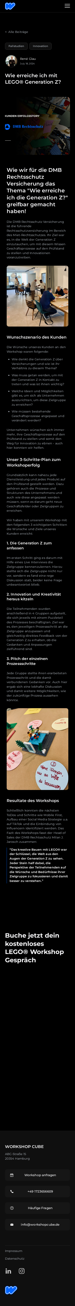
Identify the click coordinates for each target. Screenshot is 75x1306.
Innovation (40, 46)
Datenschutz (14, 1258)
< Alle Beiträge (16, 32)
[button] (67, 6)
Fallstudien (16, 46)
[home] (26, 6)
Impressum (13, 1251)
